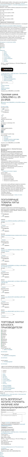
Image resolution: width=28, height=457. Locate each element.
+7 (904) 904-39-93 (14, 73)
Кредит (5, 53)
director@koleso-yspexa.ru (7, 74)
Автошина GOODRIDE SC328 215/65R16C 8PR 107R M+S (14, 235)
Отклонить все (10, 22)
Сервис (5, 59)
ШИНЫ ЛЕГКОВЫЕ (8, 80)
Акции (5, 51)
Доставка (6, 54)
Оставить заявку (4, 106)
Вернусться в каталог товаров (10, 171)
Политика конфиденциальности (8, 447)
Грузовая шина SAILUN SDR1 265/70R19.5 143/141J (12, 311)
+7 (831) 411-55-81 (18, 194)
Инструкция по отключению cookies (8, 42)
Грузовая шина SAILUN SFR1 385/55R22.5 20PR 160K (13, 297)
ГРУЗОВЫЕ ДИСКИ (8, 77)
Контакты (6, 61)
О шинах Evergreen (8, 58)
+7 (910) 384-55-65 (22, 73)
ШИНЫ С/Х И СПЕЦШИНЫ (10, 79)
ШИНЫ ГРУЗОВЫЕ (8, 76)
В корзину (4, 225)
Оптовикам (6, 55)
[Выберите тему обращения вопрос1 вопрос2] (8, 410)
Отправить (10, 427)
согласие (7, 422)
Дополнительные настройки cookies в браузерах (11, 25)
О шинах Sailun (7, 57)
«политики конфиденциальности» (20, 4)
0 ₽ (1, 84)
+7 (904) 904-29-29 (5, 73)
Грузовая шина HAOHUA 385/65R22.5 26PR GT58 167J (13, 221)
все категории (4, 351)
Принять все (3, 22)
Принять (2, 43)
